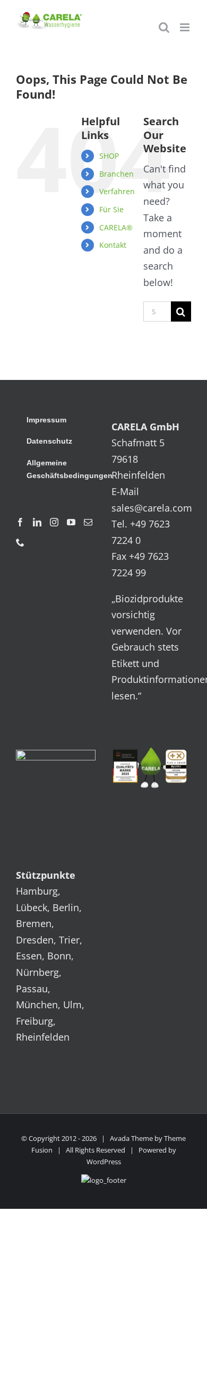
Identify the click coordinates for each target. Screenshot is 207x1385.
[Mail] (88, 522)
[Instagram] (54, 522)
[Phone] (20, 542)
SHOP (109, 156)
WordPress (104, 1161)
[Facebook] (20, 522)
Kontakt (112, 245)
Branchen (116, 174)
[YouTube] (71, 522)
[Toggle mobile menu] (185, 27)
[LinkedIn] (37, 522)
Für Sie (111, 209)
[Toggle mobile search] (164, 27)
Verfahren (117, 191)
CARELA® (116, 227)
